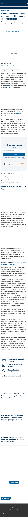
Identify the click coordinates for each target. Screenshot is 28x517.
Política (14, 508)
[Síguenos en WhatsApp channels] (3, 365)
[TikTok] (15, 461)
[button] (27, 3)
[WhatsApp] (2, 65)
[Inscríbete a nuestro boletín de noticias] (4, 360)
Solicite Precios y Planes (14, 510)
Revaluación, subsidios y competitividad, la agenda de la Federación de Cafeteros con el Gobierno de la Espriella (13, 439)
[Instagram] (13, 461)
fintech (9, 85)
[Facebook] (10, 65)
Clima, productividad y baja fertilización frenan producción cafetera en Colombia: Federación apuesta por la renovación (12, 418)
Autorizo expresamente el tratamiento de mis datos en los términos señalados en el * (15, 159)
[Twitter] (8, 461)
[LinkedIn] (7, 65)
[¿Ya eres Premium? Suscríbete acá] (3, 370)
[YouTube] (18, 461)
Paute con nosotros (14, 512)
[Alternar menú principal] (2, 3)
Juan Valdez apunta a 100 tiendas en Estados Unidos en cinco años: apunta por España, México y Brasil (13, 396)
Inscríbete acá (5, 498)
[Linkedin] (10, 461)
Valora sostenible (5, 10)
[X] (5, 65)
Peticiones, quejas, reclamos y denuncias (14, 514)
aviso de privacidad (21, 158)
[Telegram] (13, 65)
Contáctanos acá (14, 482)
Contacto (14, 506)
